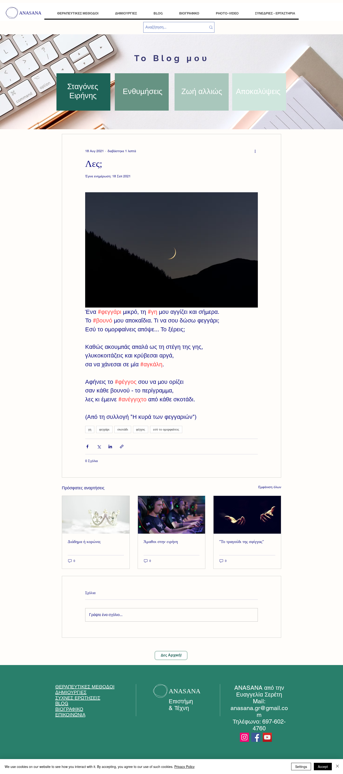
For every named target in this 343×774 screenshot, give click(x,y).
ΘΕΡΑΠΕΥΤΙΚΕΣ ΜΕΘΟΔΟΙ (85, 687)
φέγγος (140, 429)
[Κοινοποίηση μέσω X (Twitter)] (99, 446)
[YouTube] (267, 737)
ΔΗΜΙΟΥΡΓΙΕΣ (71, 692)
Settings (301, 766)
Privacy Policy (184, 766)
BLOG (61, 703)
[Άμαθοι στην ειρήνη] (171, 515)
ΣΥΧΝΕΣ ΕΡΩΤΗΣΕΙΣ (77, 698)
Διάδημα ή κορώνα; (84, 541)
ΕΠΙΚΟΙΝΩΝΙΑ (70, 715)
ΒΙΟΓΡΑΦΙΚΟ (69, 709)
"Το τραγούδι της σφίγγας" (241, 541)
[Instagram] (244, 737)
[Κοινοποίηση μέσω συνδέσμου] (121, 446)
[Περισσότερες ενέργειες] (255, 151)
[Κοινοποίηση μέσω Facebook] (87, 446)
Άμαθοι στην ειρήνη (161, 541)
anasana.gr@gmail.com (259, 711)
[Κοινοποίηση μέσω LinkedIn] (110, 446)
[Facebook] (255, 737)
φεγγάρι (104, 429)
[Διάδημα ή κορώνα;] (96, 515)
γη (89, 429)
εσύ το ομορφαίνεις (166, 429)
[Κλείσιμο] (337, 766)
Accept (323, 766)
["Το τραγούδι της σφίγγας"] (247, 515)
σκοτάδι (122, 429)
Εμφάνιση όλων (269, 487)
